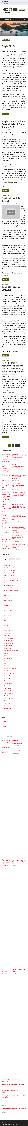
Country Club (7, 598)
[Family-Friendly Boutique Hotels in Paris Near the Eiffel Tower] (6, 536)
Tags (17, 559)
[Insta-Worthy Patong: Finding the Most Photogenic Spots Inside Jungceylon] (6, 454)
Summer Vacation (8, 693)
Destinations (7, 605)
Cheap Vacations (8, 593)
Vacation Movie (8, 711)
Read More (5, 113)
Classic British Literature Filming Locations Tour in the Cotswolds (19, 528)
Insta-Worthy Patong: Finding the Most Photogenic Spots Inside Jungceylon (19, 455)
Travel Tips (7, 703)
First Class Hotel (8, 615)
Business (6, 583)
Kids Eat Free (4, 43)
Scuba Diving (7, 681)
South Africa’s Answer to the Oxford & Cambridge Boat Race (19, 861)
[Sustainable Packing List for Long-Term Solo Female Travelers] (6, 545)
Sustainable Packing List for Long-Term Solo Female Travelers (18, 546)
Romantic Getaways (9, 676)
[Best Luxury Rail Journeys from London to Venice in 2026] (6, 484)
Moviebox (6, 653)
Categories (5, 559)
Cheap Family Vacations (10, 588)
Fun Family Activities (9, 618)
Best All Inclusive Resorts (10, 568)
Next (17, 446)
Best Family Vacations (9, 570)
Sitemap (5, 726)
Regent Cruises (8, 666)
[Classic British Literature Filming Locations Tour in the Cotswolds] (6, 527)
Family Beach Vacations (10, 608)
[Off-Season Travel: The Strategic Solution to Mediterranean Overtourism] (6, 505)
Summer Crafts (5, 119)
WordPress (9, 1124)
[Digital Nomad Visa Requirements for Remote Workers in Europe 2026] (6, 465)
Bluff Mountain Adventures (11, 580)
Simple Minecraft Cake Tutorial (12, 199)
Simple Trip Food (9, 46)
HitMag (16, 1124)
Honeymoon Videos (9, 628)
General (6, 620)
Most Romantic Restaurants (11, 650)
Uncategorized (7, 708)
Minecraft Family (5, 195)
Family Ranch (7, 613)
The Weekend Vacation (9, 696)
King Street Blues (8, 638)
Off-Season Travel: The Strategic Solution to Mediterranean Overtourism (18, 506)
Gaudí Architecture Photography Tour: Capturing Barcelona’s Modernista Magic (19, 517)
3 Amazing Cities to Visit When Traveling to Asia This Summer (13, 1096)
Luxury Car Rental (8, 643)
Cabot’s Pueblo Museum (18, 751)
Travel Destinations (9, 701)
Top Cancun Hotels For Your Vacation (18, 970)
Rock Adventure (8, 671)
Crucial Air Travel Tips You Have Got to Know (13, 1084)
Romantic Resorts (8, 678)
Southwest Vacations (9, 683)
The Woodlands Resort (10, 698)
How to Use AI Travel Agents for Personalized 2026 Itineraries (19, 476)
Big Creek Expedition (9, 575)
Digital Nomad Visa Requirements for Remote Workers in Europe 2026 (18, 466)
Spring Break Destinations (10, 686)
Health (6, 625)
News (5, 656)
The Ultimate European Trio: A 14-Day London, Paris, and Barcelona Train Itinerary (19, 494)
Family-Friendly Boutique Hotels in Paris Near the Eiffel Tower (18, 537)
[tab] (5, 559)
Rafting (6, 663)
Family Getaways (5, 284)
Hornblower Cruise (8, 630)
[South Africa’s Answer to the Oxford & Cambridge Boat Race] (6, 860)
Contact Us (5, 721)
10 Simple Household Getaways (12, 288)
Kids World (7, 635)
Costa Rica (7, 595)
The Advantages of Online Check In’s (10, 1079)
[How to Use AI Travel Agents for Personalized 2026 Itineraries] (6, 475)
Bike (5, 578)
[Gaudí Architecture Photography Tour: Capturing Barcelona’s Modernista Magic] (6, 515)
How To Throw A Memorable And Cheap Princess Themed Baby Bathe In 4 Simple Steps (13, 367)
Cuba (5, 603)
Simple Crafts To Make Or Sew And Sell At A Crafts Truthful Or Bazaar (13, 124)
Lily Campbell (13, 49)
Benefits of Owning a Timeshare (10, 1103)
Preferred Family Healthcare (11, 661)
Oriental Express (5, 360)
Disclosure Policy (7, 724)
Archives (12, 559)
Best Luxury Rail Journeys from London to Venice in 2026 (18, 485)
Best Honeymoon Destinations (12, 573)
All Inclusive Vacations (9, 563)
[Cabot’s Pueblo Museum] (6, 751)
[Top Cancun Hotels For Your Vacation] (6, 970)
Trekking (6, 706)
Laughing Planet (8, 640)
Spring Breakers (8, 688)
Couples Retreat (8, 600)
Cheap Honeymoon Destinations (12, 590)
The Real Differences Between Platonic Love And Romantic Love (14, 1109)
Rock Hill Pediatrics (9, 673)
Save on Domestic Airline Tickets (10, 1090)
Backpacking (7, 565)
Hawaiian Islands (8, 623)
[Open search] (24, 19)
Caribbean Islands (8, 585)
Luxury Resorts (8, 645)
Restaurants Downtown (10, 668)
